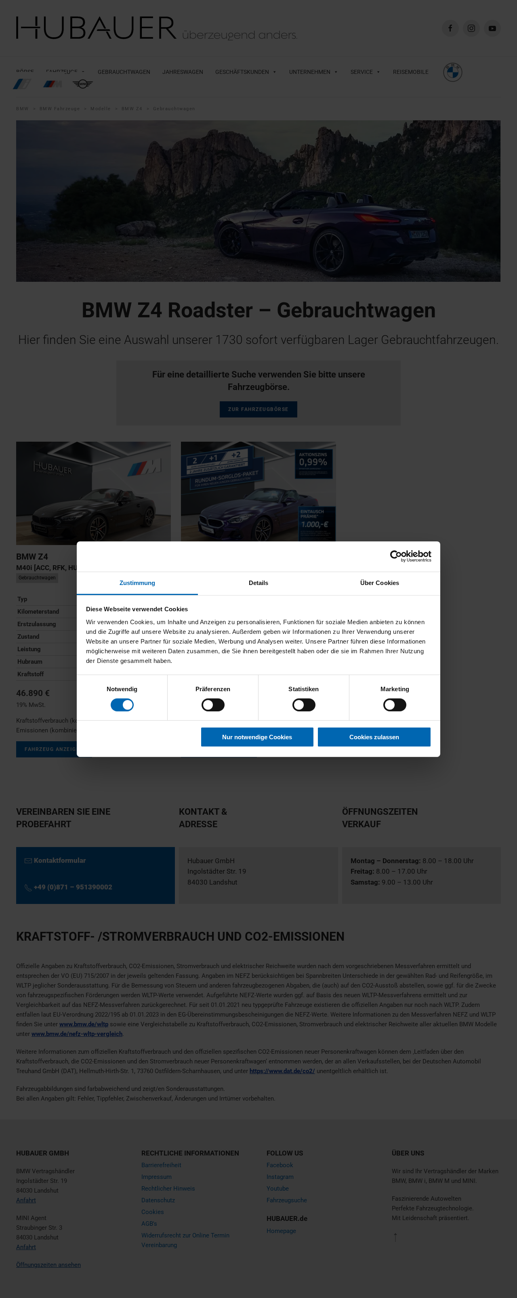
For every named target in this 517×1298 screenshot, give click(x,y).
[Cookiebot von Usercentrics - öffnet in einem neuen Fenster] (396, 556)
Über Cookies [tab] (379, 582)
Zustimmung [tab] (138, 582)
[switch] (213, 704)
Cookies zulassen (374, 737)
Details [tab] (259, 582)
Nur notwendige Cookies (257, 737)
